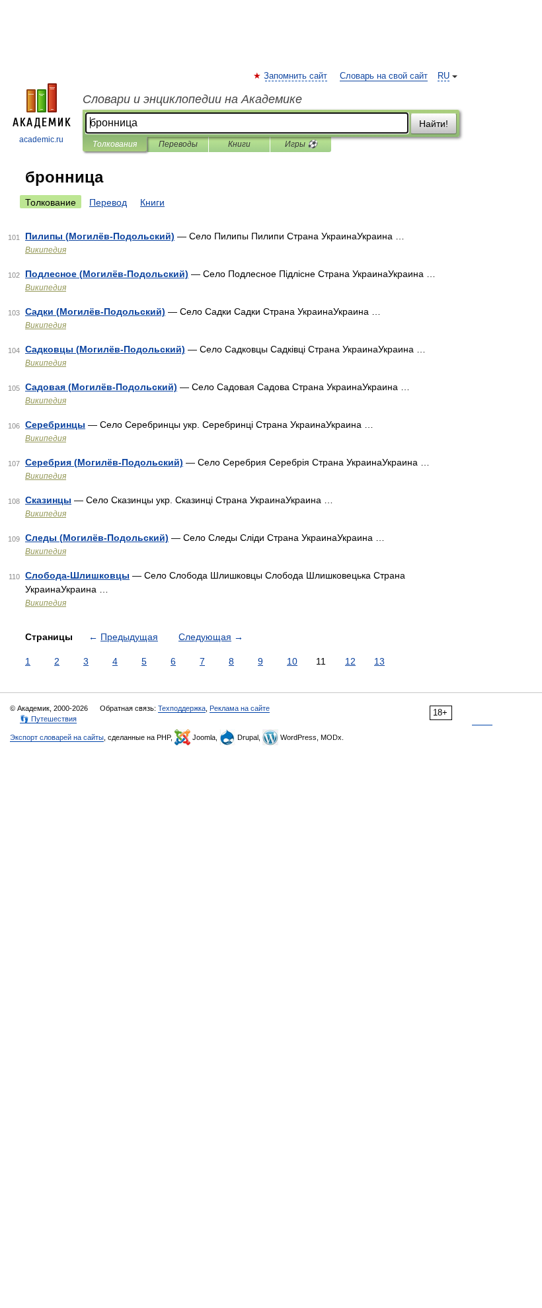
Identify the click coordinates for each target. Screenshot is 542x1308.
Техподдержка (182, 708)
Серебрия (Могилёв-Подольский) (104, 462)
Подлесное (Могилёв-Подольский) (106, 273)
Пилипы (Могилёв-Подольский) (99, 236)
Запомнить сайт (296, 76)
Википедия (45, 250)
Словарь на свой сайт (384, 76)
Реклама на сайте (240, 708)
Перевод (108, 202)
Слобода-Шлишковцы (77, 575)
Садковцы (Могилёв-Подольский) (105, 349)
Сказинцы (48, 500)
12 (350, 661)
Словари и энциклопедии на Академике (192, 99)
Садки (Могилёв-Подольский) (95, 311)
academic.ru (41, 139)
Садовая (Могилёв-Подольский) (101, 387)
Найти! (433, 123)
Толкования (115, 144)
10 (292, 661)
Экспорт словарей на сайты (57, 737)
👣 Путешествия (48, 719)
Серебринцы (55, 424)
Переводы (178, 144)
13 (379, 661)
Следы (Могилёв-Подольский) (97, 537)
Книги (239, 144)
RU (443, 76)
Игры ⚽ (301, 144)
